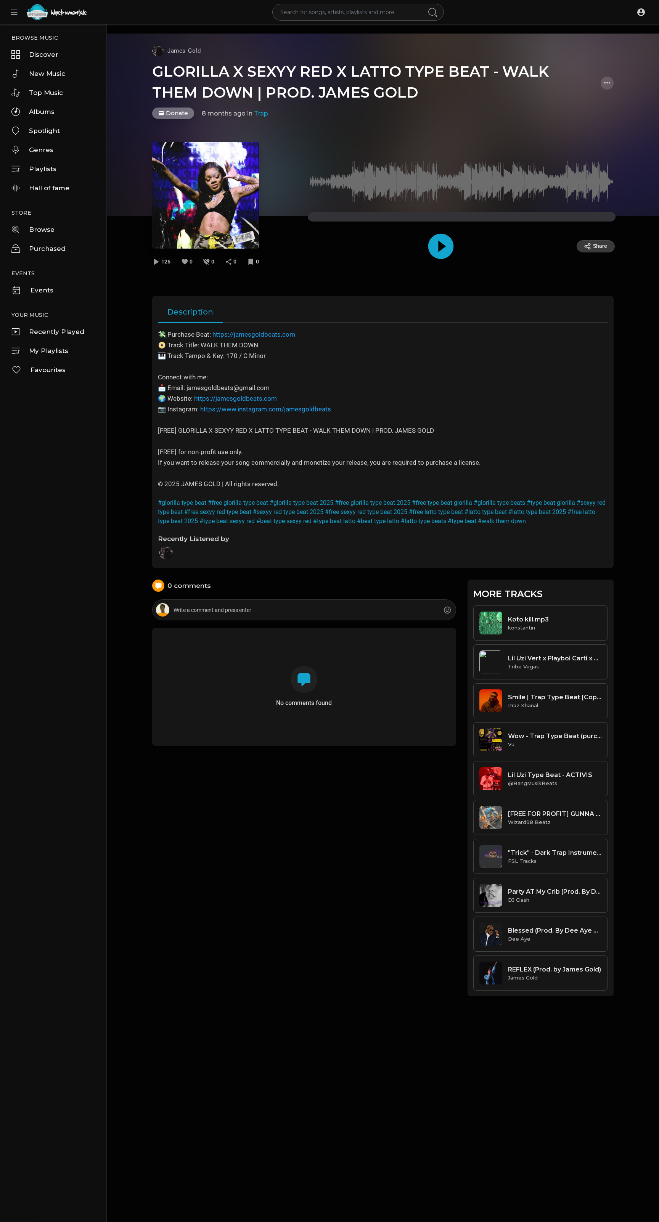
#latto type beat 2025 (537, 511)
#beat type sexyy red (284, 521)
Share (600, 246)
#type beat (462, 521)
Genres (41, 150)
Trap (261, 113)
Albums (42, 112)
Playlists (42, 169)
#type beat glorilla (551, 502)
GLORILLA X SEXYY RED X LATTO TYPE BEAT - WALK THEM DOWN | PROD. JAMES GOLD (350, 82)
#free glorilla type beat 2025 (372, 502)
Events (42, 290)
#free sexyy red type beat (217, 511)
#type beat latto (334, 521)
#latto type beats (423, 521)
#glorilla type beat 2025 (301, 502)
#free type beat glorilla (442, 502)
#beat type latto (378, 521)
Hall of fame (49, 188)
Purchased (47, 248)
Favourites (48, 370)
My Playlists (48, 351)
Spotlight (44, 131)
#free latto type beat (436, 511)
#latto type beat (486, 511)
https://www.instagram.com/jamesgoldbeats (265, 409)
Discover (43, 54)
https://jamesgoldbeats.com (253, 334)
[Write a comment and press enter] (304, 610)
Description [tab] (190, 311)
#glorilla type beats (499, 502)
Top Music (46, 92)
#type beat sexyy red (227, 521)
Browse (42, 229)
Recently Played (56, 332)
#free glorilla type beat (238, 502)
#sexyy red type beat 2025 (288, 511)
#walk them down (502, 521)
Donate (176, 113)
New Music (47, 73)
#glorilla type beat (182, 502)
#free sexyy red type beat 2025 (366, 511)
